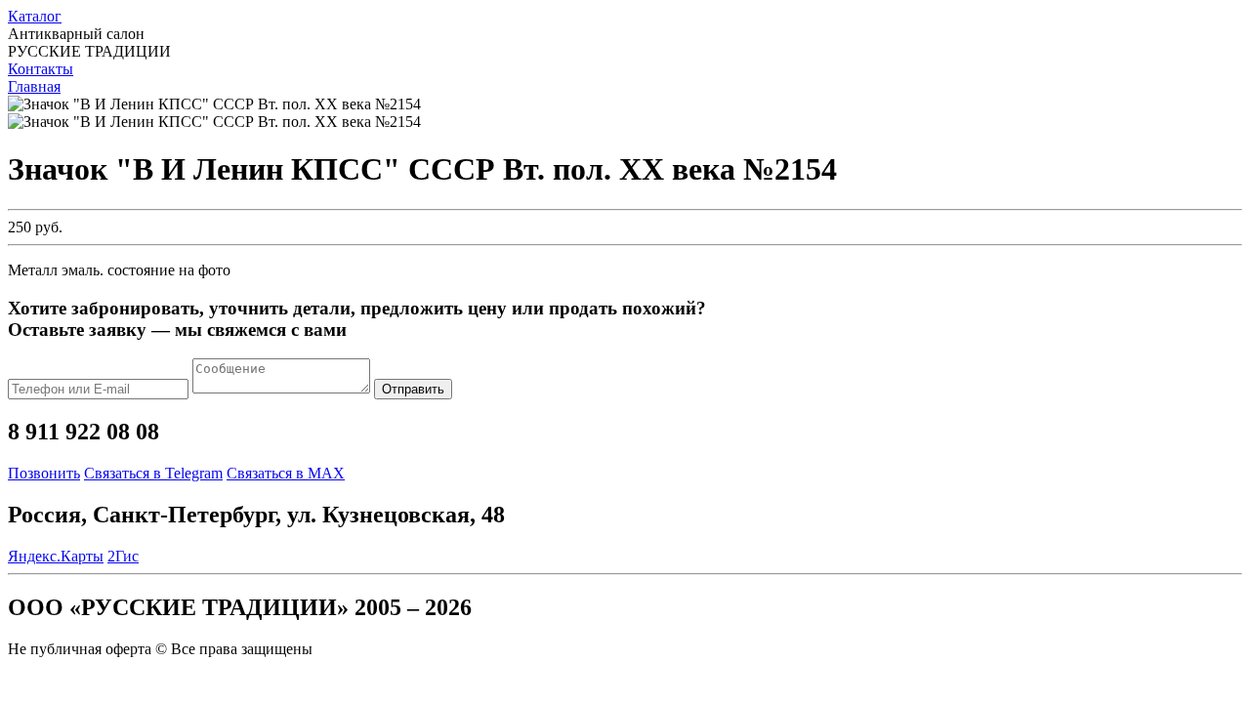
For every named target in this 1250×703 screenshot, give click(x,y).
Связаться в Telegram (153, 473)
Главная (34, 86)
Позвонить (44, 473)
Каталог (35, 16)
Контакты (40, 69)
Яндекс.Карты (56, 556)
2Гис (123, 556)
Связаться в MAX (286, 473)
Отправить (413, 389)
